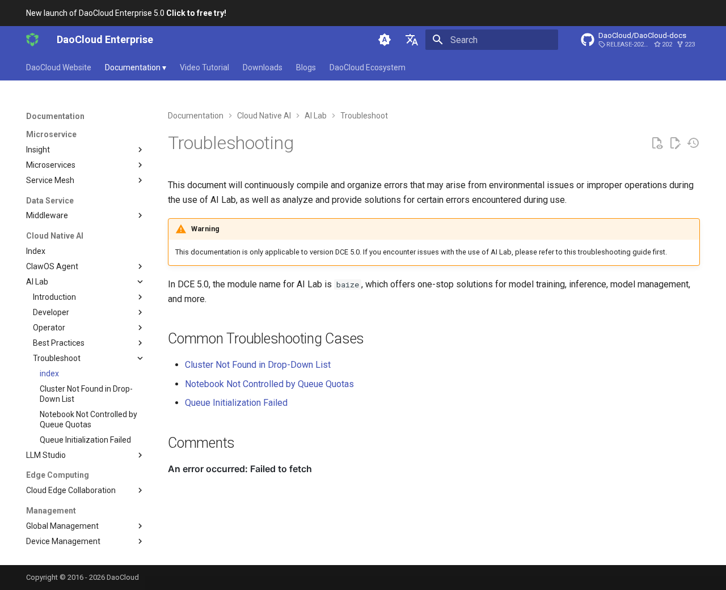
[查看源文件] (657, 143)
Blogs (306, 67)
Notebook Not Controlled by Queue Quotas (269, 384)
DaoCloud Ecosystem (368, 67)
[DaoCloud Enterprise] (32, 39)
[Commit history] (693, 143)
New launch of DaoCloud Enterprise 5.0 (126, 13)
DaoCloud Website (58, 67)
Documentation (135, 67)
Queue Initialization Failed (236, 402)
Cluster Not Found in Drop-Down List (258, 364)
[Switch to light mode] (384, 39)
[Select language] (411, 39)
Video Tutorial (204, 67)
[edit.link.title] (675, 143)
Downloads (262, 67)
